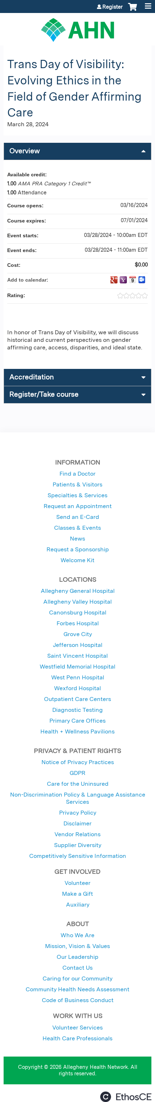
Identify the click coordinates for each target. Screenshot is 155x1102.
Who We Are (77, 935)
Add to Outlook (142, 279)
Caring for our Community (77, 978)
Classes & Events (77, 527)
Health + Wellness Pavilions (77, 731)
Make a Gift (77, 893)
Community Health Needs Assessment (77, 989)
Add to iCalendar (132, 279)
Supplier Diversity (77, 845)
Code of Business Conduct (78, 1000)
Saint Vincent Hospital (77, 655)
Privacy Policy (77, 812)
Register (112, 6)
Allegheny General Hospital (78, 590)
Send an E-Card (77, 516)
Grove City (77, 634)
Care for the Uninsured (77, 783)
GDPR (77, 773)
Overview (24, 151)
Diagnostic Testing (77, 709)
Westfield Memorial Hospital (77, 666)
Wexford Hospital (77, 688)
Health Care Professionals (77, 1038)
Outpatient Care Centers (77, 699)
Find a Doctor (77, 473)
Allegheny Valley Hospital (77, 601)
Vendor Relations (77, 834)
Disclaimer (77, 823)
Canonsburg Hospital (77, 612)
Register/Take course (44, 394)
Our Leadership (77, 956)
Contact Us (77, 967)
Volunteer (77, 883)
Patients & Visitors (77, 484)
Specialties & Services (77, 495)
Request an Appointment (78, 506)
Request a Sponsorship (77, 549)
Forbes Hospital (78, 623)
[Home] (77, 27)
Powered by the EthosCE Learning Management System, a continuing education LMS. (125, 1097)
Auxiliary (77, 904)
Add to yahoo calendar (123, 279)
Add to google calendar (114, 279)
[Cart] (132, 10)
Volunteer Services (77, 1027)
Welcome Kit (77, 560)
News (77, 538)
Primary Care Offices (77, 720)
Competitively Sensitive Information (77, 855)
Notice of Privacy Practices (77, 762)
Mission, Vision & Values (77, 946)
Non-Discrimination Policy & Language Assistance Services (77, 798)
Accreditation (31, 377)
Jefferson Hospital (77, 645)
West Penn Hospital (77, 677)
